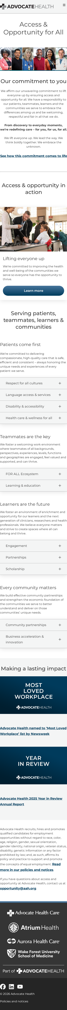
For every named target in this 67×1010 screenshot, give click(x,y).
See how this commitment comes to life (33, 156)
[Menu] (64, 5)
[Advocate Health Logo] (27, 6)
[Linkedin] (11, 987)
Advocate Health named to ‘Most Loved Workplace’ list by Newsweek (33, 731)
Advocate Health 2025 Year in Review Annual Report (31, 801)
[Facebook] (3, 987)
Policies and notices (14, 1001)
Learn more (33, 291)
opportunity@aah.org (18, 888)
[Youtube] (20, 987)
